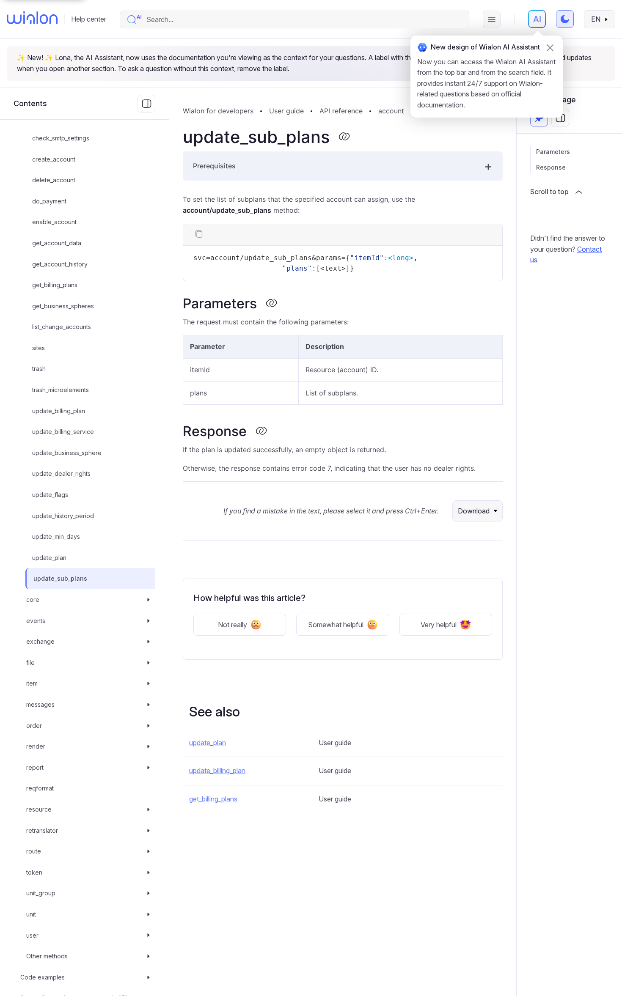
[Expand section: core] (148, 599)
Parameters (553, 151)
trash (39, 369)
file (30, 662)
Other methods (47, 956)
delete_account (53, 180)
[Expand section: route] (148, 851)
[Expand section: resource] (148, 809)
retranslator (42, 830)
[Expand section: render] (148, 746)
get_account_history (60, 264)
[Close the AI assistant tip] (550, 47)
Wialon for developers (218, 111)
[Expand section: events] (148, 620)
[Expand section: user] (148, 935)
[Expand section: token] (148, 872)
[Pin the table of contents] (539, 118)
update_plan (49, 557)
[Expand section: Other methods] (148, 956)
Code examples (42, 977)
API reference (341, 111)
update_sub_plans (60, 578)
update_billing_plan (58, 410)
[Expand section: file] (148, 662)
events (35, 620)
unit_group (40, 893)
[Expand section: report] (148, 767)
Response (551, 167)
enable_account (54, 222)
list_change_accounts (61, 326)
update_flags (50, 494)
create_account (53, 159)
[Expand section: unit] (148, 914)
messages (40, 704)
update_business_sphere (67, 452)
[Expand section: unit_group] (148, 893)
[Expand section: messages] (148, 704)
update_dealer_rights (61, 473)
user (32, 935)
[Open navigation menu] (492, 19)
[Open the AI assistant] (537, 19)
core (32, 599)
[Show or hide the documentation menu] (146, 103)
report (35, 767)
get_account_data (56, 243)
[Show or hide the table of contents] (560, 118)
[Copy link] (344, 137)
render (35, 746)
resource (39, 809)
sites (38, 347)
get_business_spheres (63, 306)
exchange (40, 641)
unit (31, 914)
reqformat (40, 788)
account (391, 111)
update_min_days (56, 536)
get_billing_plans (54, 284)
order (34, 725)
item (32, 683)
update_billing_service (63, 431)
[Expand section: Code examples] (148, 977)
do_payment (49, 201)
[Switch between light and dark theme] (565, 19)
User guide (286, 111)
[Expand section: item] (148, 683)
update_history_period (63, 515)
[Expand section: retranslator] (148, 830)
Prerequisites (214, 166)
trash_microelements (60, 389)
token (34, 872)
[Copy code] (199, 235)
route (33, 851)
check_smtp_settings (60, 138)
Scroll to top (549, 191)
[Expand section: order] (148, 725)
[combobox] (303, 19)
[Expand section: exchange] (148, 641)
